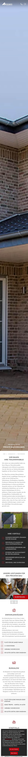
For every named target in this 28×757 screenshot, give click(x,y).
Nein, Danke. (14, 753)
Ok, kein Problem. (14, 749)
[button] (25, 4)
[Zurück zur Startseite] (7, 4)
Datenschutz (8, 739)
